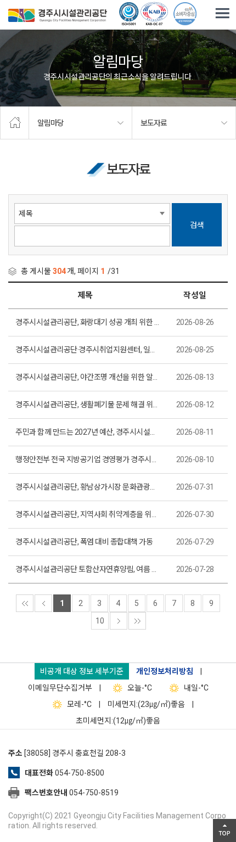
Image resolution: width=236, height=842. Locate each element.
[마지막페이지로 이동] (137, 621)
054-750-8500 (79, 772)
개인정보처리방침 (164, 671)
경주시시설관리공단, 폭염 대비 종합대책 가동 (84, 541)
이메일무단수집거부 (60, 687)
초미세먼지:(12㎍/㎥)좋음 (118, 720)
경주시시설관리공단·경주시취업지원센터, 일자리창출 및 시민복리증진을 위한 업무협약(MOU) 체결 (87, 349)
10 (99, 620)
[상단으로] (224, 830)
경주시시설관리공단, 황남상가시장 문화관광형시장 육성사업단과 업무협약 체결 (87, 486)
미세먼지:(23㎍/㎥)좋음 (146, 704)
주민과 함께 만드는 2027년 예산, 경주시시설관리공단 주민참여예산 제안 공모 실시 (87, 432)
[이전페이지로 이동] (43, 603)
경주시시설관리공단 (57, 16)
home (15, 122)
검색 (197, 225)
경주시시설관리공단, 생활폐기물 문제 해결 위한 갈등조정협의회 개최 (87, 404)
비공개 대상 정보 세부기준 (81, 671)
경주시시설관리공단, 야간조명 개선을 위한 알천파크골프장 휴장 (87, 377)
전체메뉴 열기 (222, 13)
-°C (139, 687)
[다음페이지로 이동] (118, 621)
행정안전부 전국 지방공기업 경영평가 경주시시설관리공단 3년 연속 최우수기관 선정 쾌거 (87, 459)
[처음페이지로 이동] (24, 603)
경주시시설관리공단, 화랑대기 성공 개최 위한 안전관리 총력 (87, 322)
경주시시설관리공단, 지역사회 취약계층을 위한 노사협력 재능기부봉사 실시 (87, 514)
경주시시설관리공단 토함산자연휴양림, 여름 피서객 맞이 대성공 (87, 569)
